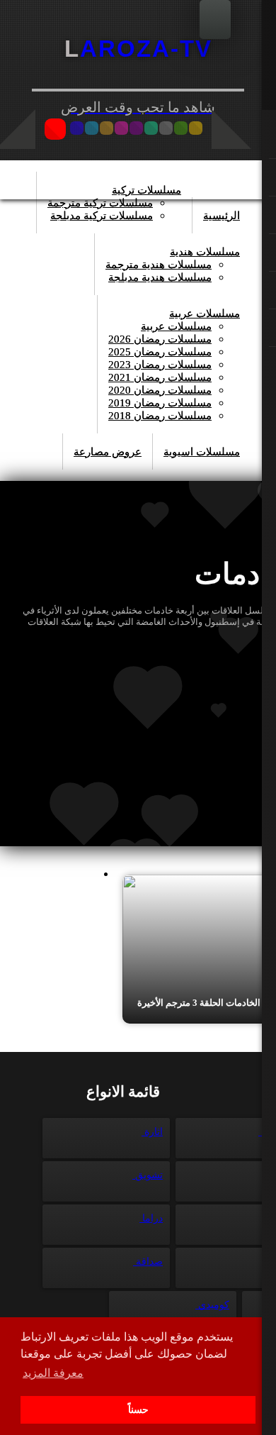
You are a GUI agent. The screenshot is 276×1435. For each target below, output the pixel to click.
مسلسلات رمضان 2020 (160, 390)
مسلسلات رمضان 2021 (160, 377)
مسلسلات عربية (204, 313)
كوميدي (212, 1305)
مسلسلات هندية (205, 251)
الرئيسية (221, 215)
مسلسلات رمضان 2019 (160, 403)
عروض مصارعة (108, 452)
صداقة (148, 1261)
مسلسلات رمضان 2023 (160, 364)
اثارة (152, 1131)
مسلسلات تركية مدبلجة (101, 215)
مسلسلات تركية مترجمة (100, 203)
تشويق (147, 1175)
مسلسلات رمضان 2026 (160, 339)
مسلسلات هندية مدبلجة (160, 277)
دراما (151, 1218)
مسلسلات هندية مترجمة (158, 264)
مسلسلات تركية (146, 190)
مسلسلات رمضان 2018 (160, 415)
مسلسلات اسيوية (201, 452)
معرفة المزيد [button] (53, 1373)
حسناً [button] (138, 1409)
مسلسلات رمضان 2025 (160, 352)
